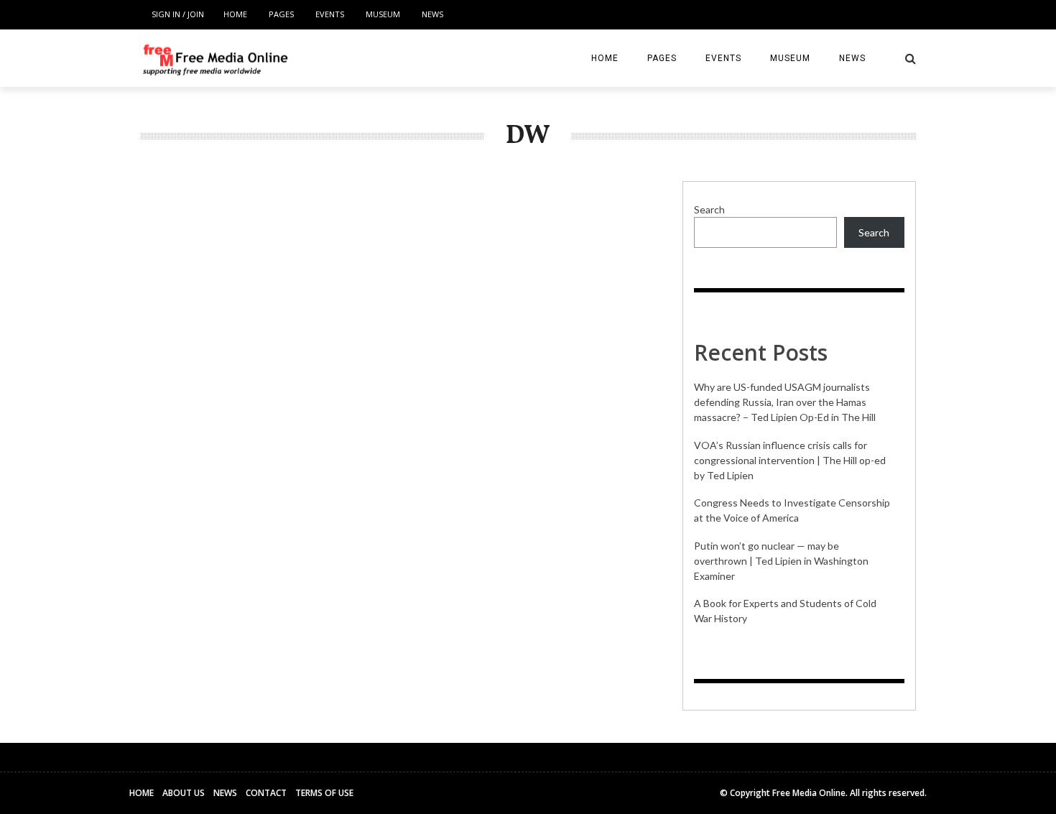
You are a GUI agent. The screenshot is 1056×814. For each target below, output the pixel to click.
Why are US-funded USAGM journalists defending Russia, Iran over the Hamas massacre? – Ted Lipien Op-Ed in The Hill (785, 402)
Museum (383, 14)
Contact (266, 793)
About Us (183, 793)
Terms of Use (324, 793)
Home (235, 14)
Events (329, 14)
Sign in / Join (178, 14)
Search (709, 209)
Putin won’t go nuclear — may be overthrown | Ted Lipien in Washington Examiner (781, 561)
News (432, 14)
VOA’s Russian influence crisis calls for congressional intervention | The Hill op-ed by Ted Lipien (790, 460)
